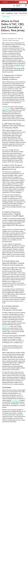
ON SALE (16, 13)
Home (3, 13)
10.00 (18, 6)
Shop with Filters (23, 13)
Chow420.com (18, 67)
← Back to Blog (5, 16)
